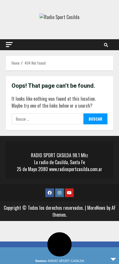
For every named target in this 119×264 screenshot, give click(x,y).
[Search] (106, 44)
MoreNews (96, 207)
